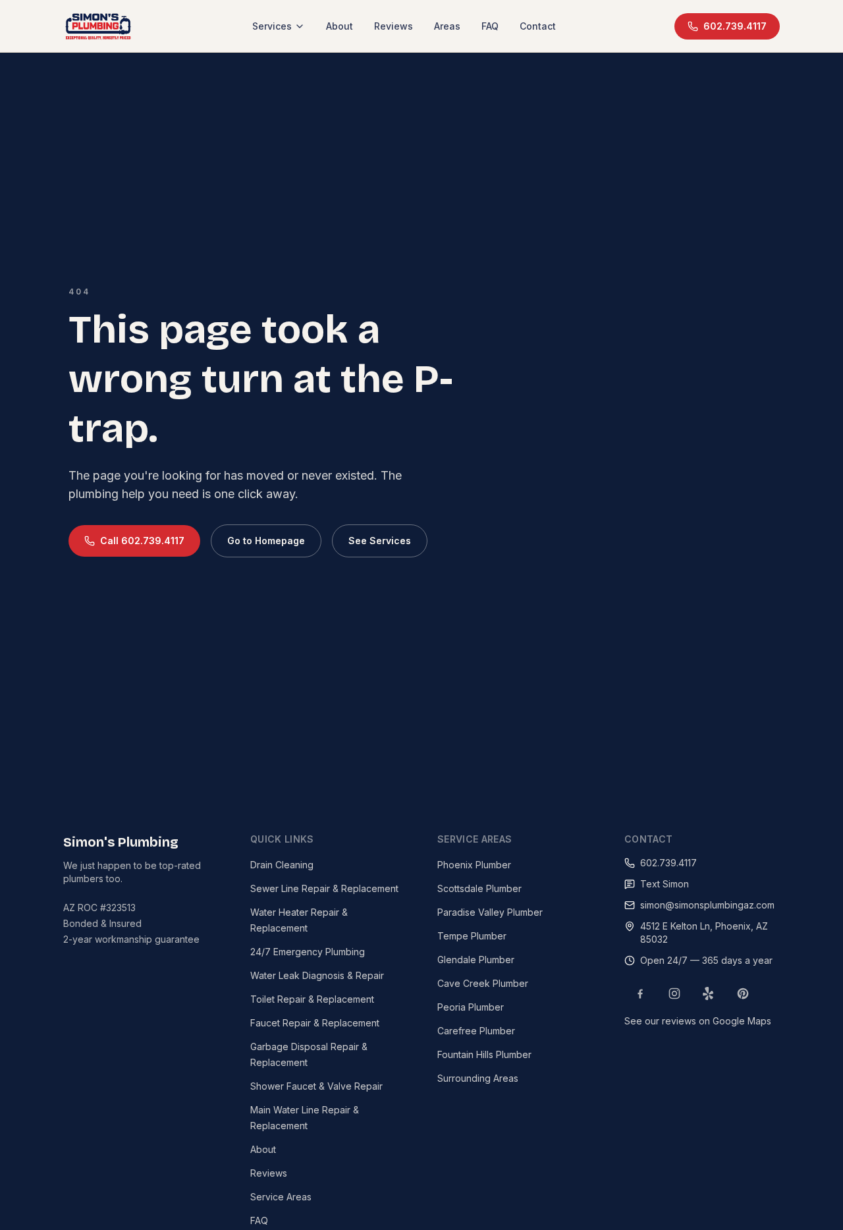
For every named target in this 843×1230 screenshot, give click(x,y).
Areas (447, 26)
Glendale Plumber (475, 959)
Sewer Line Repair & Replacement (324, 888)
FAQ (490, 26)
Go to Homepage (266, 540)
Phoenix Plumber (474, 864)
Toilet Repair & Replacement (312, 999)
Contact (538, 26)
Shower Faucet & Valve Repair (316, 1086)
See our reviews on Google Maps (697, 1020)
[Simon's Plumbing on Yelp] (708, 993)
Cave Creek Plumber (482, 983)
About (339, 26)
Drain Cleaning (281, 864)
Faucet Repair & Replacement (314, 1022)
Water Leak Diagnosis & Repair (317, 975)
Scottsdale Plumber (479, 888)
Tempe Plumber (471, 935)
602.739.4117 (735, 26)
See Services (379, 540)
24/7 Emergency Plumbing (307, 951)
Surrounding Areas (477, 1078)
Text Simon (664, 883)
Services (272, 26)
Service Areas (281, 1196)
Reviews (393, 26)
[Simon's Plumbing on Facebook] (640, 993)
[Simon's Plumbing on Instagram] (674, 993)
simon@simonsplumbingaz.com (707, 904)
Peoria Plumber (470, 1007)
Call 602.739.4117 (142, 540)
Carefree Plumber (476, 1030)
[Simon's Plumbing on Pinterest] (743, 993)
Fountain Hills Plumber (484, 1054)
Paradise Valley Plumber (490, 912)
